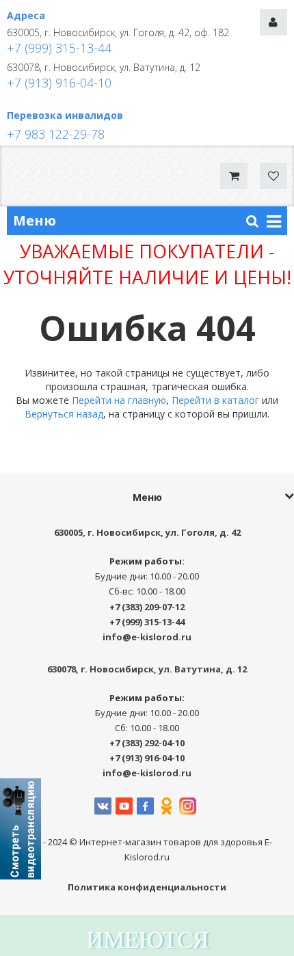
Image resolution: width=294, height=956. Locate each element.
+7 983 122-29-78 (56, 134)
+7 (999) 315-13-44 (59, 48)
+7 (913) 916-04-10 (59, 82)
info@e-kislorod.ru (147, 637)
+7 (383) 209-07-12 (147, 607)
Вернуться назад (64, 413)
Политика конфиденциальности (147, 887)
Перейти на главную (119, 400)
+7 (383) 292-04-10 (147, 743)
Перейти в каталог (215, 400)
